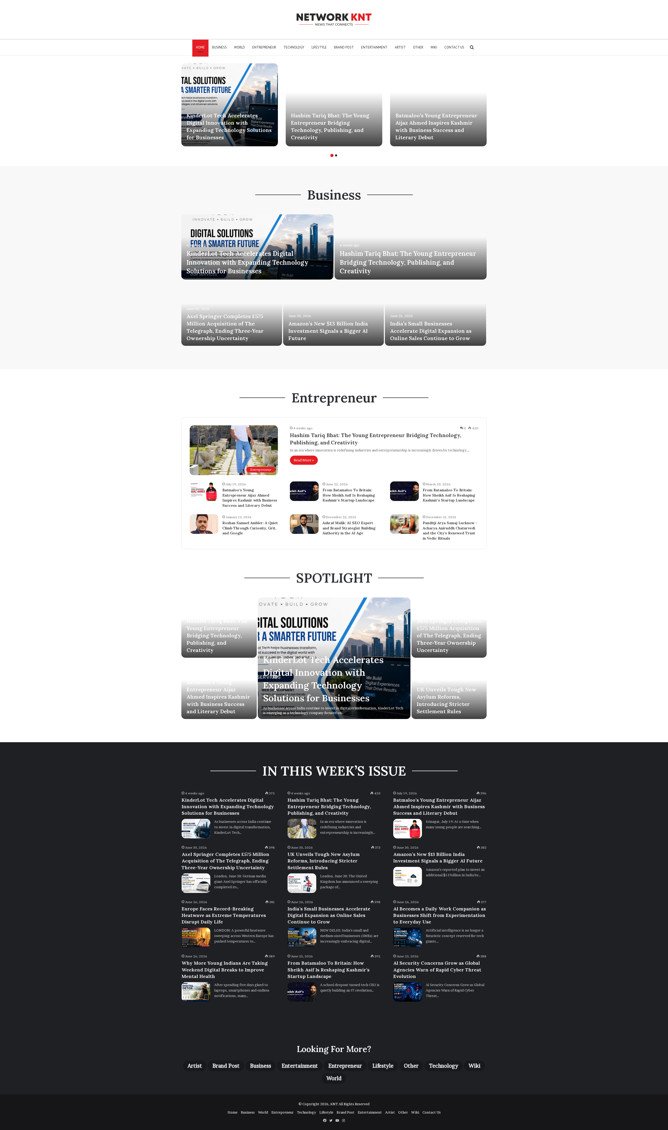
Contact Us (454, 47)
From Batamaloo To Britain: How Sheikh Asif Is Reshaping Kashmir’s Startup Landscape (349, 495)
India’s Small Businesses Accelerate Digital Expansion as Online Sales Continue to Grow (431, 330)
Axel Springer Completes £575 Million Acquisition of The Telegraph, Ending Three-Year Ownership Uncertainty (449, 635)
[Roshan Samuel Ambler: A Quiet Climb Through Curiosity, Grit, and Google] (204, 524)
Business (219, 47)
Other (418, 47)
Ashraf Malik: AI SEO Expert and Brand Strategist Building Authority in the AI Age (349, 528)
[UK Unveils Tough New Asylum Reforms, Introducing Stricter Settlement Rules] (302, 883)
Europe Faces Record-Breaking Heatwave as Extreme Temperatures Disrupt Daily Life (224, 915)
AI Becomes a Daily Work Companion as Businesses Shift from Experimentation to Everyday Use (439, 915)
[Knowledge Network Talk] (334, 19)
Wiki (434, 47)
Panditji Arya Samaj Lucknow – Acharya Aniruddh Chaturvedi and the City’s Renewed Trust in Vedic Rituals (450, 531)
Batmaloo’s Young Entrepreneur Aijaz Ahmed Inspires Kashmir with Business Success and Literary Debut (249, 498)
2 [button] (336, 155)
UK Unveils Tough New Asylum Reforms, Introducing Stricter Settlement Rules (324, 860)
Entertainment (374, 47)
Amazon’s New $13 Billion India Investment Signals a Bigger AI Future (328, 330)
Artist (400, 47)
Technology (293, 47)
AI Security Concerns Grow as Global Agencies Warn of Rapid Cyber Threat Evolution (437, 969)
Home (200, 47)
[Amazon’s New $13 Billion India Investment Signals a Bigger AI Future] (333, 313)
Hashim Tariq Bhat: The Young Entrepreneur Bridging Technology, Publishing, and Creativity (408, 262)
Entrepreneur (264, 47)
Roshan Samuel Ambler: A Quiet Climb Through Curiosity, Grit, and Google (250, 528)
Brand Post (344, 47)
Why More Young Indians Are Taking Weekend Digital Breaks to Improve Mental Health (225, 969)
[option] (229, 104)
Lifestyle (319, 47)
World (239, 47)
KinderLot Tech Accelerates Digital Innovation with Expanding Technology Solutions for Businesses (247, 262)
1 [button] (331, 155)
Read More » (304, 460)
